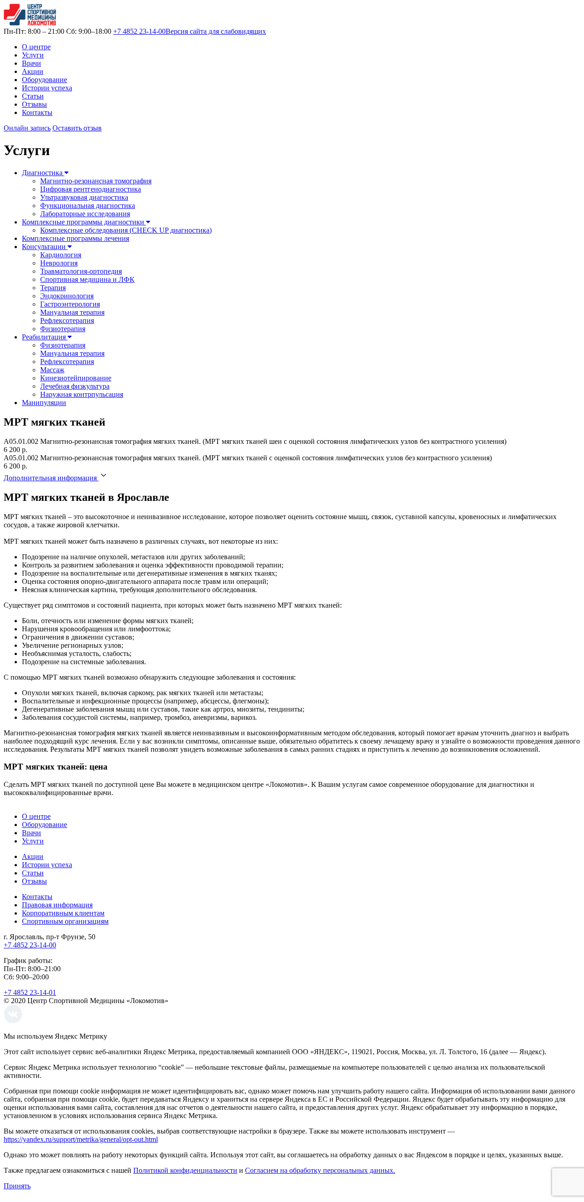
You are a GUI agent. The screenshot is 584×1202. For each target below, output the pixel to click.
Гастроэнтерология (70, 304)
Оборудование (44, 79)
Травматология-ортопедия (81, 271)
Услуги (33, 55)
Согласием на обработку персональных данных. (320, 1170)
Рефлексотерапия (67, 320)
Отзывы (34, 104)
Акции (32, 71)
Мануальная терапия (72, 312)
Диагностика (43, 173)
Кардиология (60, 255)
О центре (36, 47)
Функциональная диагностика (87, 205)
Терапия (53, 287)
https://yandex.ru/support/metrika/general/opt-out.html (81, 1139)
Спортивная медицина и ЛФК (87, 279)
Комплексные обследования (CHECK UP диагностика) (126, 230)
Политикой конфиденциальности (185, 1170)
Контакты (37, 112)
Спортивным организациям (65, 921)
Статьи (33, 96)
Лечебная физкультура (75, 386)
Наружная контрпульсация (81, 394)
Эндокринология (67, 296)
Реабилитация (45, 337)
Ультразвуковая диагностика (84, 197)
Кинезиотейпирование (75, 378)
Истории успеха (47, 88)
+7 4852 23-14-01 (30, 992)
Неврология (59, 263)
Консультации (45, 246)
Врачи (31, 63)
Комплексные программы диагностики (84, 222)
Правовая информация (57, 905)
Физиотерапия (62, 329)
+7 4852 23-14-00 (139, 31)
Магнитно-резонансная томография (95, 181)
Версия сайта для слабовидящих (216, 31)
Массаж (52, 370)
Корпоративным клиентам (63, 913)
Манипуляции (44, 402)
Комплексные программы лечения (75, 238)
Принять (17, 1186)
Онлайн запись (27, 128)
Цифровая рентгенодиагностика (90, 189)
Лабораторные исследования (85, 214)
